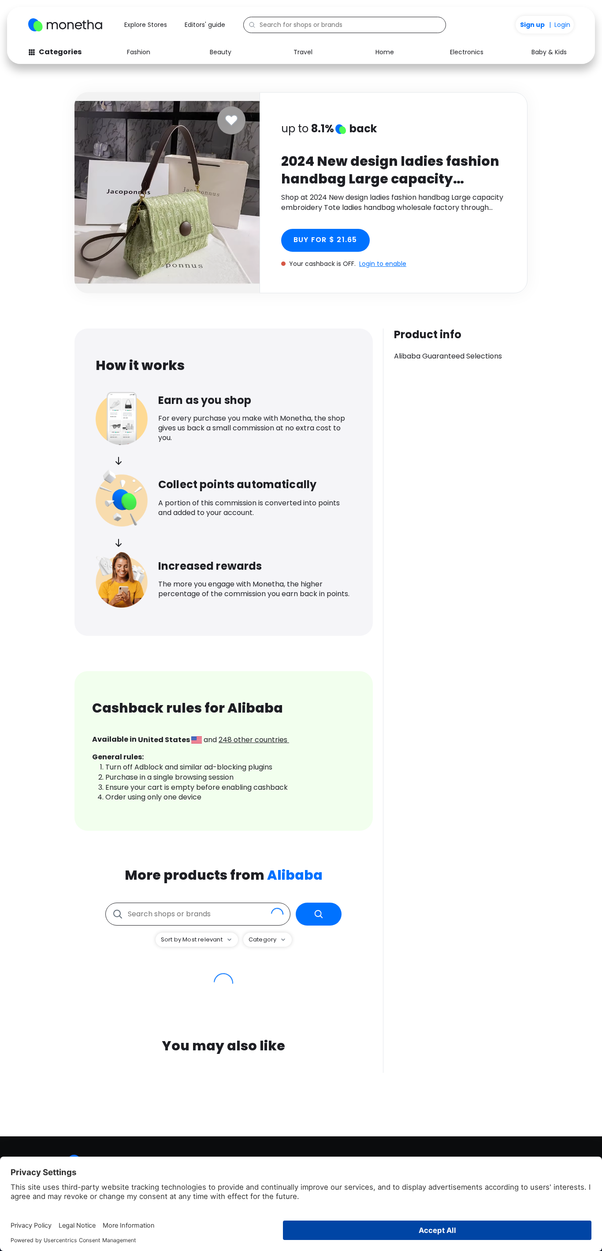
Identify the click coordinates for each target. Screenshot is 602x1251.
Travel (303, 52)
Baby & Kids (549, 52)
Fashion (138, 52)
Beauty (220, 52)
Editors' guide (205, 24)
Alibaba (295, 875)
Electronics (466, 52)
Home (384, 52)
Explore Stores (145, 24)
